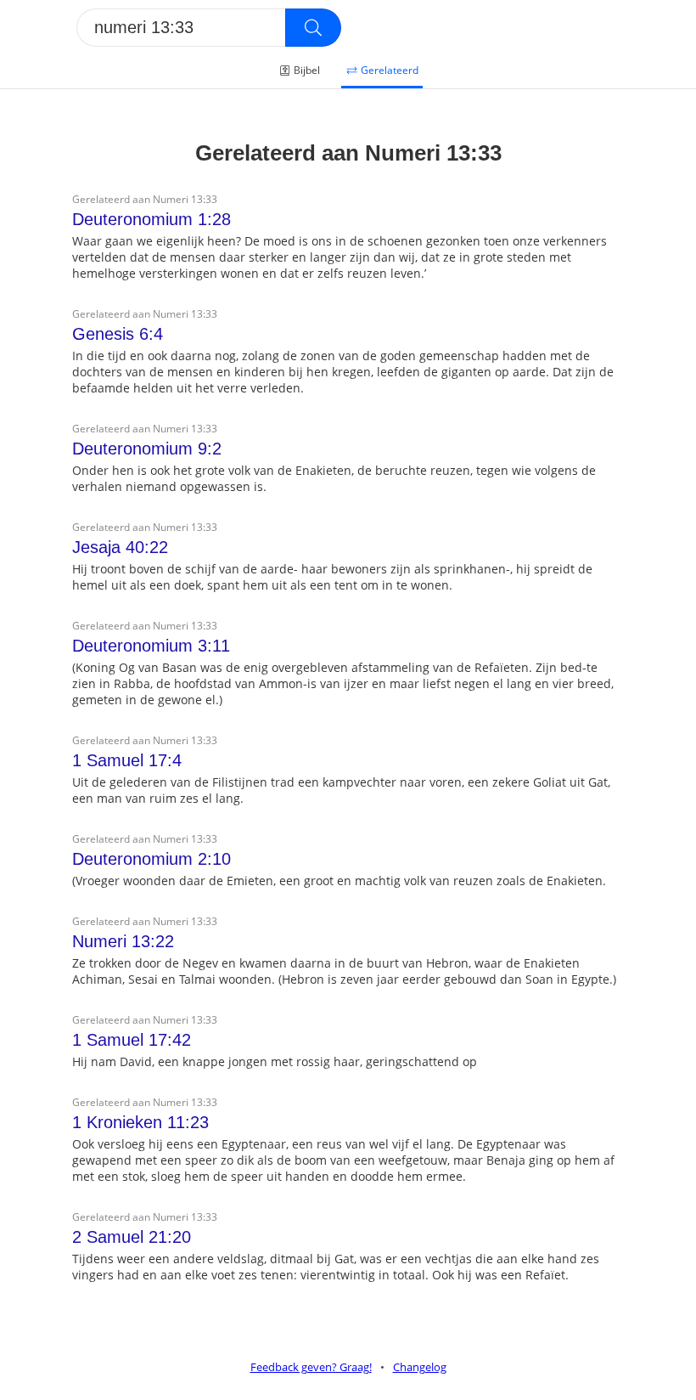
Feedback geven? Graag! (311, 1367)
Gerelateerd (389, 70)
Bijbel (307, 70)
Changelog (419, 1367)
